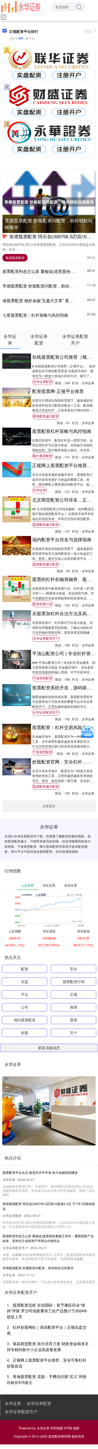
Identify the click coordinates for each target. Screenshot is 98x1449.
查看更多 (49, 806)
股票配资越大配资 (46, 416)
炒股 (24, 1032)
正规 (73, 994)
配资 (24, 968)
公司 (24, 1007)
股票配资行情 (74, 981)
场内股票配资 (25, 1020)
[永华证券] (20, 6)
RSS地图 (56, 1428)
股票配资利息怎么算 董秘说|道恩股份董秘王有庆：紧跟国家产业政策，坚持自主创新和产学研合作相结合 (48, 1238)
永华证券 (39, 490)
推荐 (73, 1007)
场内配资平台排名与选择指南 (61, 539)
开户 (73, 1032)
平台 (24, 994)
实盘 (24, 981)
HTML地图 (71, 1428)
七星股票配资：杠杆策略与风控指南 (35, 315)
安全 (73, 968)
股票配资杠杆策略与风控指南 (61, 431)
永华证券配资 (42, 381)
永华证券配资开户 (46, 638)
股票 (73, 1020)
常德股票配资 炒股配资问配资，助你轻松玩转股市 (49, 223)
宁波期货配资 (42, 678)
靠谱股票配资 (15, 257)
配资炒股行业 (42, 604)
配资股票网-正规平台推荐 (58, 391)
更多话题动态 (49, 1047)
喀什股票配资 (42, 455)
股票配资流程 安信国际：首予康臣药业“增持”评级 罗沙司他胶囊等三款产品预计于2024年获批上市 (47, 1310)
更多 (88, 31)
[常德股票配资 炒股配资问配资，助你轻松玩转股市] (49, 202)
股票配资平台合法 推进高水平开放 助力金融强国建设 (40, 1172)
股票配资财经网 (59, 1436)
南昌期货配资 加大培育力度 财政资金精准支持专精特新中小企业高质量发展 (48, 1346)
